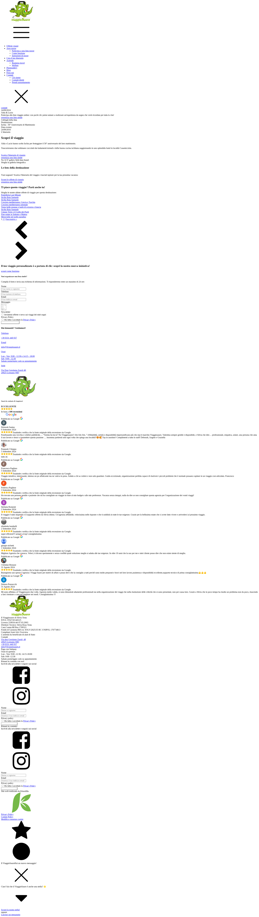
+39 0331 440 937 (9, 644)
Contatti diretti (18, 80)
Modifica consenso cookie (12, 819)
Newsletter (5, 312)
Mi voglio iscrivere (9, 724)
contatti (4, 108)
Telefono (5, 291)
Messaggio (5, 302)
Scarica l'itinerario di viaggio (13, 155)
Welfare (15, 65)
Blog (8, 70)
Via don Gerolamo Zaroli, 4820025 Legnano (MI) (13, 640)
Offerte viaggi (12, 46)
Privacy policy (7, 718)
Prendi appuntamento (21, 82)
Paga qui (10, 73)
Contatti (9, 75)
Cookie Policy (7, 817)
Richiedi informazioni (10, 322)
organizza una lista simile (11, 117)
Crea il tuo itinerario (14, 58)
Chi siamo (16, 77)
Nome (3, 286)
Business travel (18, 63)
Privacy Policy (7, 317)
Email (3, 297)
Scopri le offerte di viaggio (12, 179)
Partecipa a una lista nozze (23, 51)
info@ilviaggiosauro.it (10, 647)
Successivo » (11, 219)
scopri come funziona (10, 271)
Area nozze (11, 48)
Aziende (10, 60)
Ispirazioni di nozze (20, 56)
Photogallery (11, 68)
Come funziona (18, 53)
